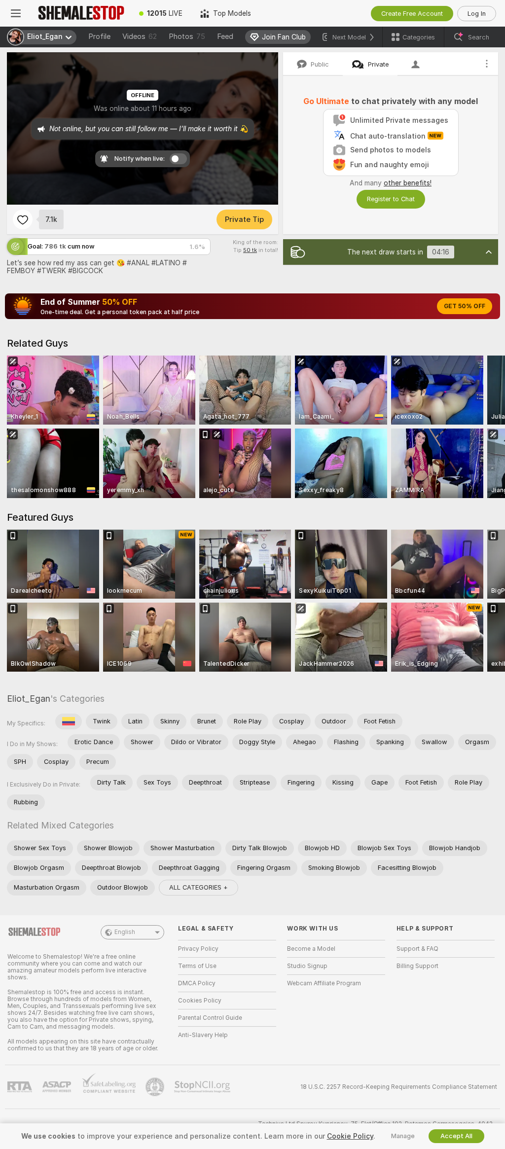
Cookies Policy (199, 1000)
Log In (477, 13)
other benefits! (408, 183)
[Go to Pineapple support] (155, 1086)
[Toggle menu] (16, 13)
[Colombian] (68, 721)
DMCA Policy (197, 983)
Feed (225, 36)
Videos (139, 36)
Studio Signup (307, 966)
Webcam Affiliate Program (324, 983)
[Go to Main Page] (81, 13)
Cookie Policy (350, 1136)
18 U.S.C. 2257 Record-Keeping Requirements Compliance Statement (398, 1086)
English (124, 932)
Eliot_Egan (28, 698)
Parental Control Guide (210, 1017)
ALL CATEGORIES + (198, 887)
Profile (99, 36)
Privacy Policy (198, 948)
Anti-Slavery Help (203, 1035)
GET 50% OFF (464, 306)
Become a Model (311, 948)
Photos (187, 36)
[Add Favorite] (23, 219)
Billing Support (417, 966)
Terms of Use (197, 966)
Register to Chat (391, 199)
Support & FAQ (417, 948)
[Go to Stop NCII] (203, 1087)
